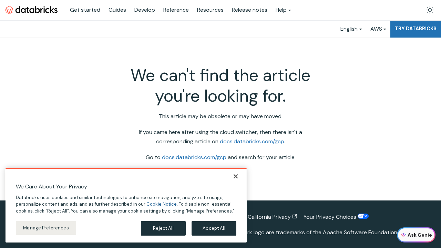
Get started (85, 9)
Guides (117, 9)
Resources (210, 9)
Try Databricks (416, 28)
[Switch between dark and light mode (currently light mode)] (429, 10)
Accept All (214, 228)
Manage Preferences (46, 228)
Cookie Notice (161, 204)
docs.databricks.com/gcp (252, 141)
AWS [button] (376, 28)
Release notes (249, 9)
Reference (176, 9)
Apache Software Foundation (360, 232)
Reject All (163, 228)
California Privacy (269, 216)
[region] (126, 205)
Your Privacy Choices (331, 216)
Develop (144, 9)
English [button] (349, 28)
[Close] (235, 176)
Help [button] (281, 9)
